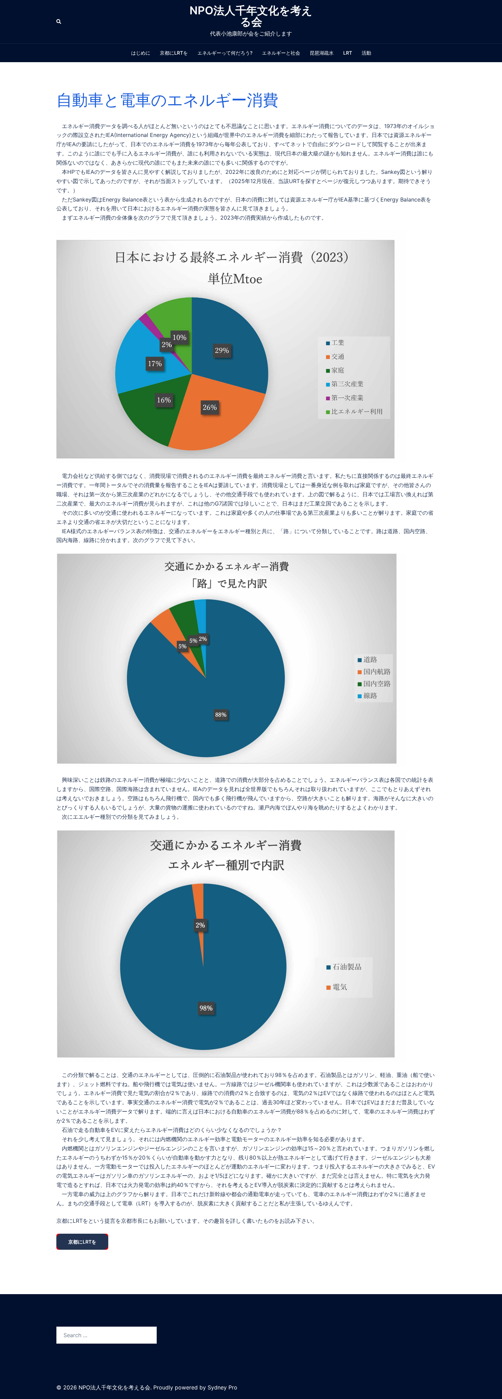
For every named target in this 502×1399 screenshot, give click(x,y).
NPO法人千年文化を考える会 (251, 16)
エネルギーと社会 (281, 53)
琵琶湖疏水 (322, 53)
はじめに (140, 53)
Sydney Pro (222, 1387)
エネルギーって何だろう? (224, 53)
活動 (366, 53)
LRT (347, 53)
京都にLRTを (174, 53)
